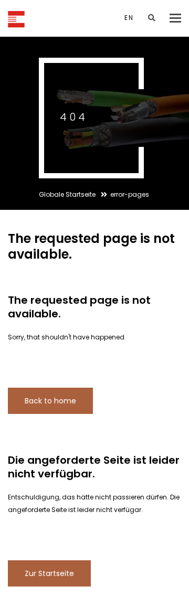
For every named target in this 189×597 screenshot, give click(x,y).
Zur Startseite (49, 573)
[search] (151, 18)
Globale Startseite (68, 194)
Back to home (50, 401)
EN (129, 17)
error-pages (129, 194)
